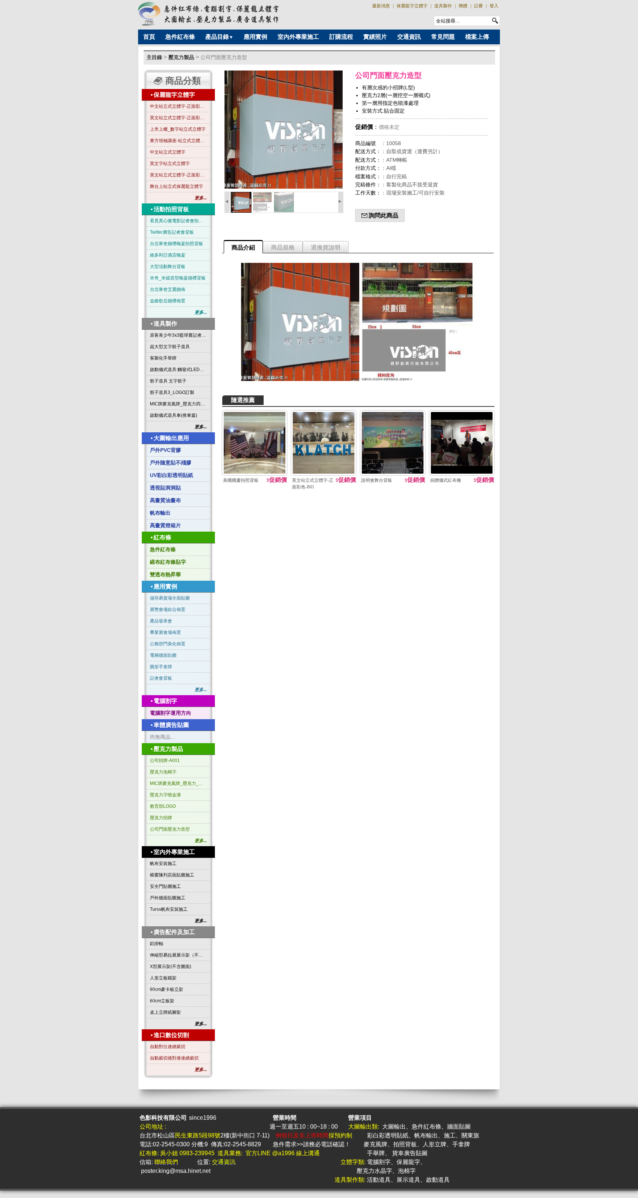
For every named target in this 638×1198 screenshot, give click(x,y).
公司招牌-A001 (165, 760)
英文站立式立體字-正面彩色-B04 (178, 175)
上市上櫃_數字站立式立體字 (178, 129)
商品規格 (283, 247)
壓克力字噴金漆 (165, 794)
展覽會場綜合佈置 (167, 609)
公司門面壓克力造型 (223, 57)
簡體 (463, 5)
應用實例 (255, 37)
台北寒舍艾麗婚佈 (167, 289)
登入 (494, 5)
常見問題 (443, 37)
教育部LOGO (163, 806)
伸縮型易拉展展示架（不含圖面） (178, 955)
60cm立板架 (162, 1000)
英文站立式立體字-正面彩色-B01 (178, 117)
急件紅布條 (180, 37)
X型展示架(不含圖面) (170, 966)
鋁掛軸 (156, 943)
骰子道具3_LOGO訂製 (172, 392)
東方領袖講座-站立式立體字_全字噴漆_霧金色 (178, 140)
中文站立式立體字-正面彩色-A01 (178, 106)
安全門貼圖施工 (165, 886)
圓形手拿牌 (161, 666)
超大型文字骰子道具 (170, 346)
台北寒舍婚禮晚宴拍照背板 (176, 243)
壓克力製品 (181, 57)
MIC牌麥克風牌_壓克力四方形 (178, 403)
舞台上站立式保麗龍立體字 (176, 186)
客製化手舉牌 (163, 358)
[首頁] (208, 14)
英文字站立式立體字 (170, 163)
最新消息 (381, 5)
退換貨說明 (325, 247)
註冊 (478, 5)
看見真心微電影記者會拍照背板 (178, 220)
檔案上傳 (477, 37)
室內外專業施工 (298, 37)
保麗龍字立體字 (412, 5)
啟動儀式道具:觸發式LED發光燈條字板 (178, 369)
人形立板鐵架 (163, 978)
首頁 (149, 37)
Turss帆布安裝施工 (169, 909)
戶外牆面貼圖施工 (167, 897)
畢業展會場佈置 (165, 632)
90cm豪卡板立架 (166, 989)
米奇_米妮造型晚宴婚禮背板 (178, 278)
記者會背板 (161, 678)
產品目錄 (219, 37)
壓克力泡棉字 (163, 772)
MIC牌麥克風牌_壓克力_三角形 (178, 783)
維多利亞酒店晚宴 (167, 255)
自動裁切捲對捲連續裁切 (174, 1058)
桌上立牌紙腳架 (165, 1012)
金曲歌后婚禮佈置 (167, 300)
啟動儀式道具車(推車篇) (173, 415)
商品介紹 (243, 247)
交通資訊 (409, 37)
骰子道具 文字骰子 (168, 381)
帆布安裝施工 (163, 863)
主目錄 (154, 57)
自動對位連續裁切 (167, 1046)
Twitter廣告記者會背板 (172, 232)
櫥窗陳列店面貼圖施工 (172, 875)
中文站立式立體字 (167, 152)
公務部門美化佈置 (167, 643)
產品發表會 (161, 621)
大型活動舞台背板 (167, 266)
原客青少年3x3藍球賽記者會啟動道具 (178, 335)
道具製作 (443, 5)
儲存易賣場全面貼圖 (170, 598)
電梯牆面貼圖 (163, 655)
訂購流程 (341, 37)
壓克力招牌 (161, 817)
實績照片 (375, 37)
